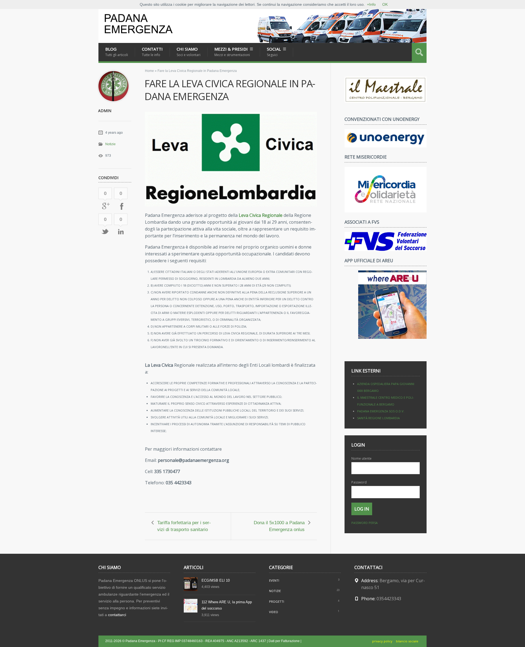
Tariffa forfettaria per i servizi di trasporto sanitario (184, 526)
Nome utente (361, 458)
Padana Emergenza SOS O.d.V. (380, 411)
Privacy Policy (382, 641)
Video (273, 612)
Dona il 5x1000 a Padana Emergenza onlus (279, 526)
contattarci (117, 615)
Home (149, 71)
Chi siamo (188, 51)
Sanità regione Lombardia (378, 418)
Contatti (152, 51)
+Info (371, 4)
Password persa (364, 523)
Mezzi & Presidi (232, 51)
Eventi (274, 580)
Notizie (110, 144)
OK (385, 4)
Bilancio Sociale (407, 641)
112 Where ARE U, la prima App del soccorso (227, 605)
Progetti (276, 601)
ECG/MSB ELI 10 (216, 580)
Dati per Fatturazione (284, 641)
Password (359, 482)
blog (116, 51)
